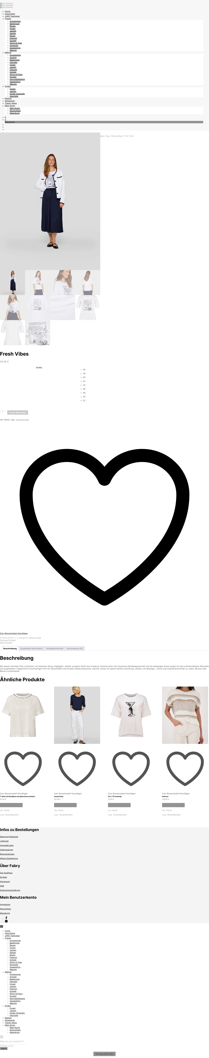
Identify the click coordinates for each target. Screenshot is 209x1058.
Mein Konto (10, 105)
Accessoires (15, 21)
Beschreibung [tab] (10, 648)
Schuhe (13, 40)
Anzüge (13, 57)
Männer (8, 52)
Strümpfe (14, 45)
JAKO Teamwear (12, 16)
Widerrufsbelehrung (9, 858)
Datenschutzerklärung (10, 890)
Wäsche (13, 50)
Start (102, 136)
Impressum (5, 881)
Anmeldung (5, 904)
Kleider (13, 33)
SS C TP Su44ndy (115, 796)
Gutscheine (10, 14)
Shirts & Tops (16, 43)
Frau (108, 136)
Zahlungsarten (6, 850)
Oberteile (14, 96)
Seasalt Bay (58, 796)
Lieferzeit (4, 841)
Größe (39, 367)
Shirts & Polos (16, 74)
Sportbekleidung (17, 79)
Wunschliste (15, 110)
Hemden (13, 62)
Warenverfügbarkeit (9, 836)
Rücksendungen (7, 854)
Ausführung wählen (11, 805)
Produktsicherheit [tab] (54, 648)
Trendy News (11, 103)
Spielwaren (10, 101)
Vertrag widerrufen (104, 1054)
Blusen (13, 26)
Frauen (8, 18)
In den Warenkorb (17, 412)
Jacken (13, 30)
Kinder (8, 86)
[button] (5, 117)
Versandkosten (22, 419)
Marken (8, 98)
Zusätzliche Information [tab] (31, 648)
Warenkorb (15, 113)
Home (7, 11)
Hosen (12, 28)
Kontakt (3, 877)
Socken (13, 76)
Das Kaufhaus (6, 873)
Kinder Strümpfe (17, 93)
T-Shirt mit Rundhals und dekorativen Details (17, 796)
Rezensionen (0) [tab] (75, 648)
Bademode (14, 23)
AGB (2, 886)
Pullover (13, 38)
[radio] (146, 369)
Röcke (12, 35)
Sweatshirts (15, 47)
